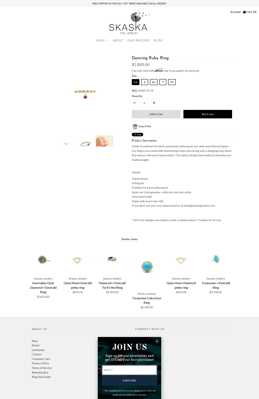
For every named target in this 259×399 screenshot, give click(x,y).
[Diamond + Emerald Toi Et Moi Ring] (112, 259)
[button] (157, 341)
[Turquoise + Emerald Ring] (216, 259)
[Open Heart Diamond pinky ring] (181, 259)
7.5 (172, 82)
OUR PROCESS (138, 40)
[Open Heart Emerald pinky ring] (78, 259)
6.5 (153, 82)
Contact (37, 354)
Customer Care (41, 358)
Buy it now (208, 114)
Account (235, 11)
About (35, 345)
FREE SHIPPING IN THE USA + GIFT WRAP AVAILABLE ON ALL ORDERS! (129, 3)
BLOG (158, 40)
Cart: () (251, 11)
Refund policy (40, 372)
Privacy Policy (40, 363)
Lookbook (38, 349)
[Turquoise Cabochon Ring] (147, 267)
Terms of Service (42, 367)
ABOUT (118, 40)
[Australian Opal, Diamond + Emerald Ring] (43, 259)
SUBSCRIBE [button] (129, 380)
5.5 (135, 82)
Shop (35, 340)
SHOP (100, 40)
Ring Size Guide (41, 376)
